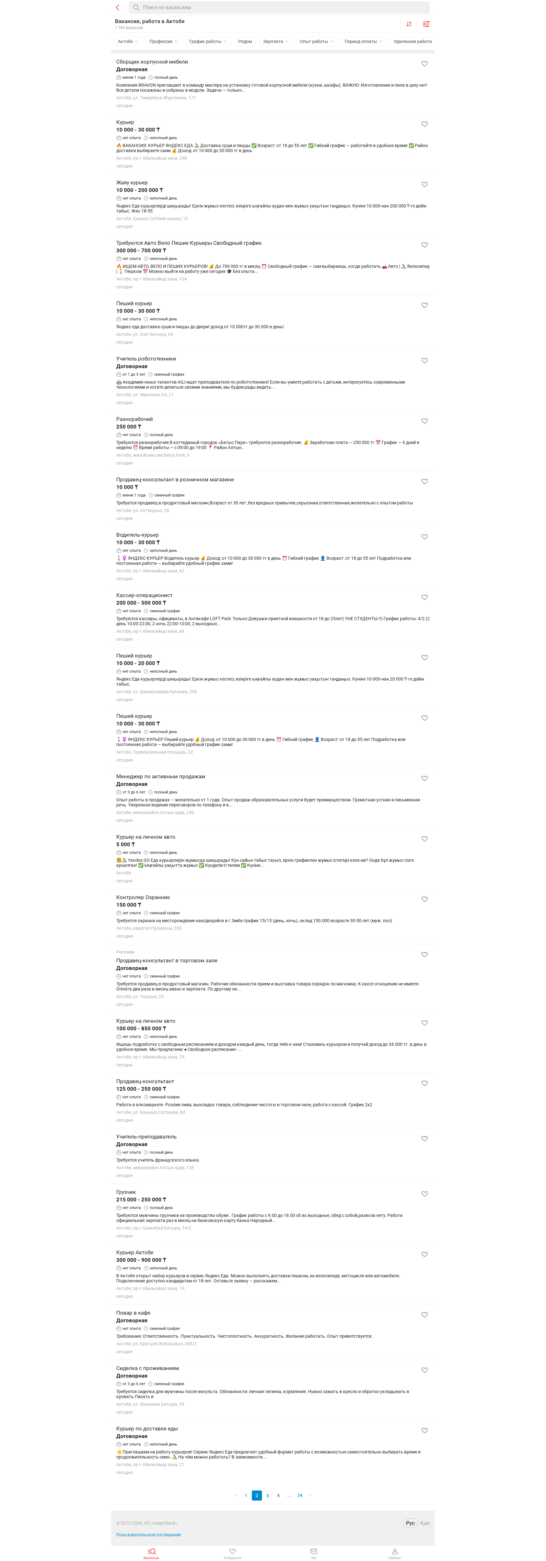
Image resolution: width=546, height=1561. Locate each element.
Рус (410, 1523)
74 (299, 1495)
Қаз (425, 1523)
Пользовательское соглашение (148, 1534)
